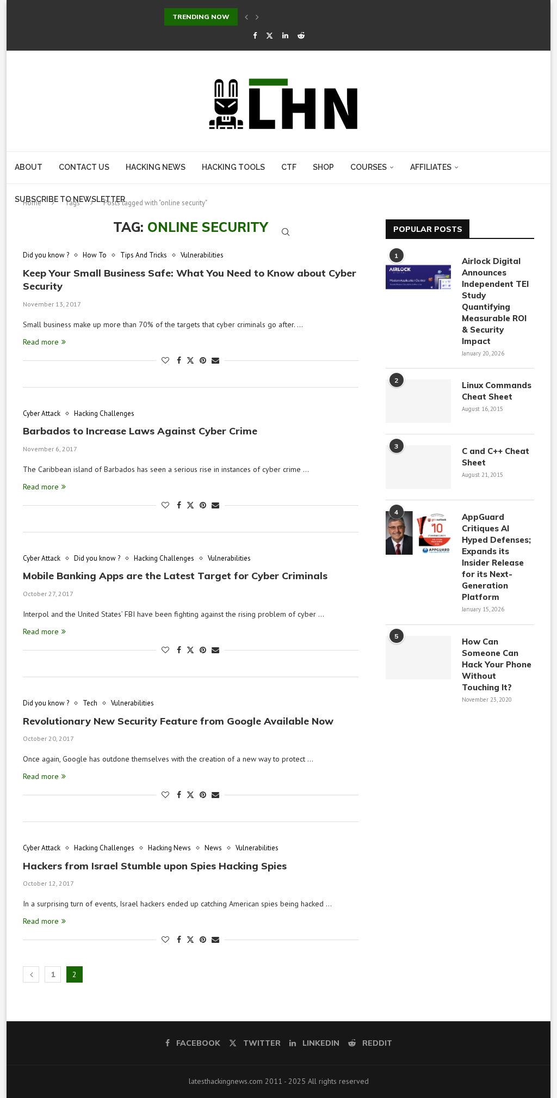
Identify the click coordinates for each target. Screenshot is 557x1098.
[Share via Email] (215, 360)
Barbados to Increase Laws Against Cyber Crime (140, 431)
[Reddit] (301, 35)
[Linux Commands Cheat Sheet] (418, 401)
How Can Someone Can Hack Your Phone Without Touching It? (496, 664)
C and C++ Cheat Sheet (495, 457)
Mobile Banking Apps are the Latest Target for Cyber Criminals (175, 575)
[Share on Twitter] (190, 360)
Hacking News (155, 167)
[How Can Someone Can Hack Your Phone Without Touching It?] (418, 657)
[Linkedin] (285, 35)
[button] (246, 17)
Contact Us (84, 167)
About (28, 167)
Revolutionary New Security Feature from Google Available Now (178, 721)
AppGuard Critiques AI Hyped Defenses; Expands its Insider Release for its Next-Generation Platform (496, 557)
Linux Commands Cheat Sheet (496, 391)
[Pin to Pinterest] (203, 360)
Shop (323, 167)
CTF (288, 167)
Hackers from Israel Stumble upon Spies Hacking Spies (155, 866)
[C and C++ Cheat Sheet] (418, 467)
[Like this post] (165, 360)
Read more (41, 342)
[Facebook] (255, 35)
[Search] (285, 232)
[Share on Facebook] (179, 360)
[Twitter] (269, 35)
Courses (368, 167)
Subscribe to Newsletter (70, 199)
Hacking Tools (233, 167)
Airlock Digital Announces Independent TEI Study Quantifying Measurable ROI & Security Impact (495, 301)
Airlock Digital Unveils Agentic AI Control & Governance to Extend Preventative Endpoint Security (330, 17)
